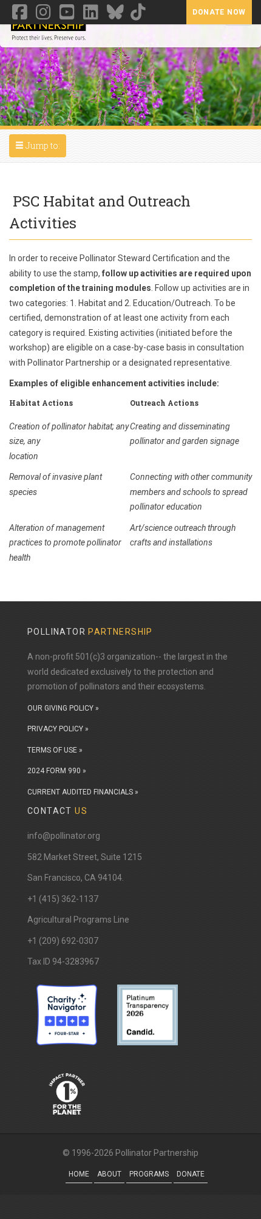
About (109, 1174)
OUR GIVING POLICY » (63, 708)
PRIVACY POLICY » (58, 729)
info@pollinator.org (63, 836)
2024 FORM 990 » (56, 771)
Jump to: (40, 145)
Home (79, 1174)
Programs (149, 1174)
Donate (191, 1174)
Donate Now (219, 12)
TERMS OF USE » (55, 750)
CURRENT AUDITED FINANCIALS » (82, 792)
